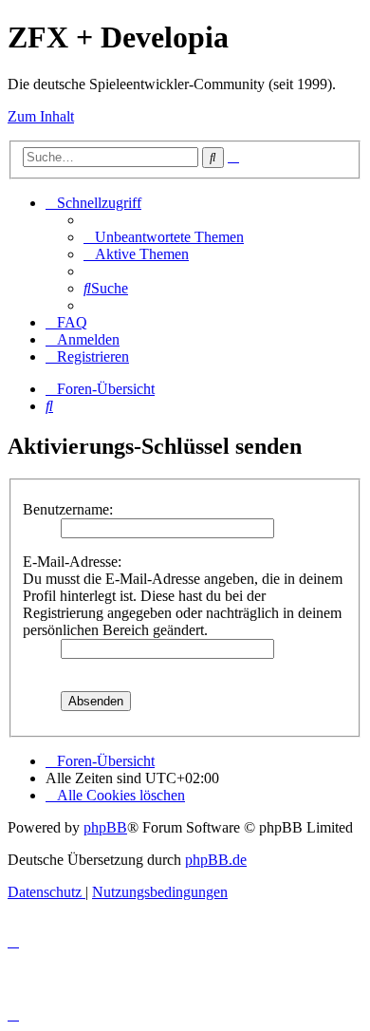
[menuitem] (163, 237)
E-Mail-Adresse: (72, 561)
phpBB (105, 827)
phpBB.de (216, 860)
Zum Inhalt (41, 116)
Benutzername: (68, 509)
